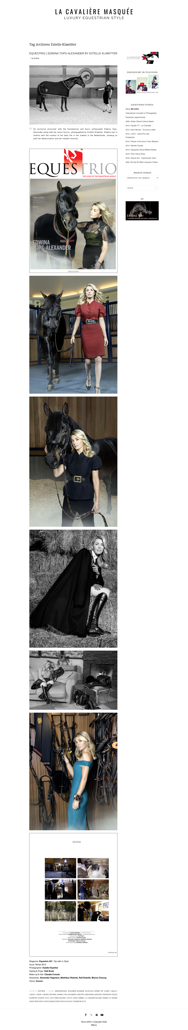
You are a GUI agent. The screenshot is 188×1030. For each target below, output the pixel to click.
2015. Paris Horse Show (135, 153)
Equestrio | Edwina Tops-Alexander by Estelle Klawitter (73, 53)
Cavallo (32, 994)
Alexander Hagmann (76, 991)
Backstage (89, 991)
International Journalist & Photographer (141, 113)
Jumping (81, 998)
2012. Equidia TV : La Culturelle (138, 125)
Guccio (69, 998)
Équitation (107, 994)
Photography (49, 1001)
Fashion (41, 998)
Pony (62, 1001)
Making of (107, 998)
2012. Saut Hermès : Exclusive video (140, 129)
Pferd (37, 1001)
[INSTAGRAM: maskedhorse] (96, 1014)
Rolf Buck (68, 1001)
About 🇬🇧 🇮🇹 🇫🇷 (132, 109)
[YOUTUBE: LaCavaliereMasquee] (102, 1014)
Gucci (47, 998)
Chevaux (45, 994)
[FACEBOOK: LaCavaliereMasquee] (86, 1014)
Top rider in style (79, 1001)
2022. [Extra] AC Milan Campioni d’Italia (142, 162)
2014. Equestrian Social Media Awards (141, 149)
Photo (41, 1001)
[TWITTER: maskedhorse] (91, 1014)
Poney (57, 1001)
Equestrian (89, 994)
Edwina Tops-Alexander (66, 994)
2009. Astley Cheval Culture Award (139, 121)
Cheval (39, 994)
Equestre (80, 994)
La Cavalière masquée (93, 998)
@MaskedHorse (61, 991)
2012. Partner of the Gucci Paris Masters (142, 141)
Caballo (114, 991)
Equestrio (98, 994)
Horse (75, 998)
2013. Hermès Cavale (134, 145)
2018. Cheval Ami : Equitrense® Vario (141, 158)
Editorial (41, 991)
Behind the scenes (102, 991)
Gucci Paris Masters (58, 998)
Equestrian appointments (135, 117)
